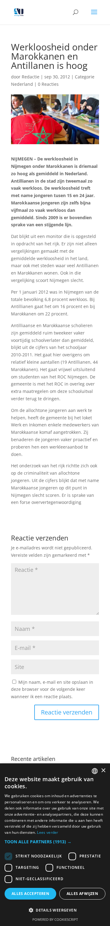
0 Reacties (48, 84)
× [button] (103, 770)
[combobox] (95, 771)
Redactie (30, 77)
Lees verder (47, 832)
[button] (55, 841)
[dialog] (55, 844)
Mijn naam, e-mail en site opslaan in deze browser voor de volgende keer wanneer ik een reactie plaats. (52, 689)
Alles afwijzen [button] (82, 893)
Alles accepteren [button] (30, 893)
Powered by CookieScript (55, 919)
